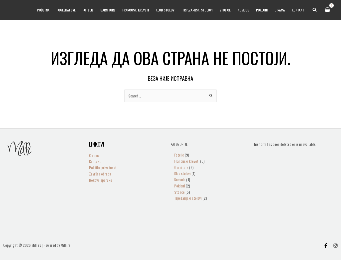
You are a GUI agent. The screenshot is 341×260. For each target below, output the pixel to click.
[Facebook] (326, 245)
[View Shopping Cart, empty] (327, 9)
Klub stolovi (165, 9)
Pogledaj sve (66, 9)
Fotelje (88, 9)
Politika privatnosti (103, 167)
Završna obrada (100, 173)
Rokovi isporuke (100, 180)
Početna (43, 9)
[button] (315, 10)
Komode (243, 9)
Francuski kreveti (135, 9)
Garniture (107, 9)
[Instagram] (335, 245)
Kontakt (298, 9)
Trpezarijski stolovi (197, 9)
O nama (280, 9)
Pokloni (262, 9)
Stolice (225, 9)
